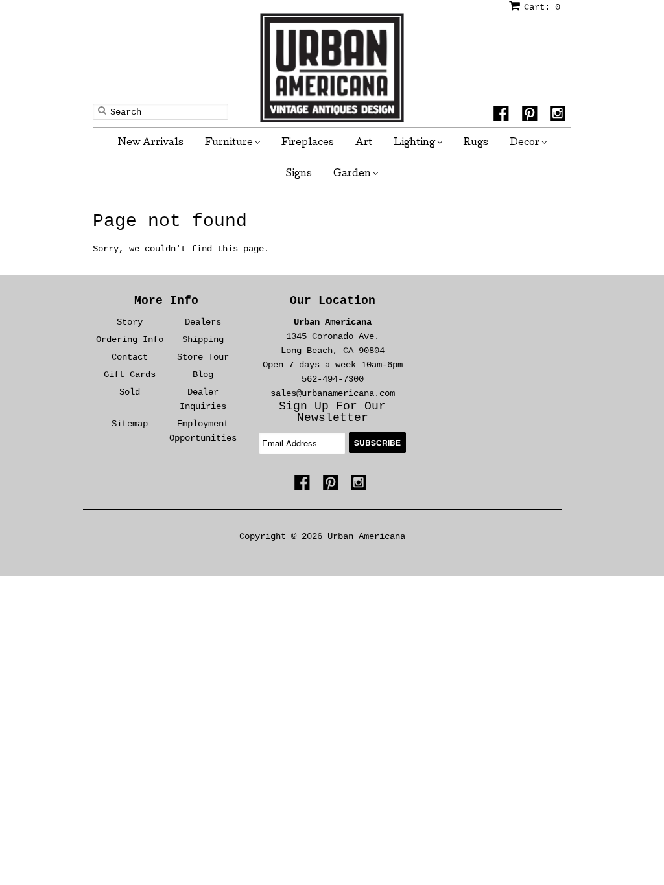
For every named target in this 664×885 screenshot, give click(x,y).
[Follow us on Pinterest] (531, 115)
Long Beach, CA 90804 (333, 350)
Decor (525, 143)
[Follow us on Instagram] (559, 115)
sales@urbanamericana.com (332, 393)
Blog (203, 374)
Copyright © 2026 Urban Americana (322, 536)
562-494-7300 (333, 379)
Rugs (476, 143)
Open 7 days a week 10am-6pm (333, 365)
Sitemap (130, 424)
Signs (299, 174)
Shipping (203, 339)
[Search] (102, 110)
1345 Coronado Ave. (332, 336)
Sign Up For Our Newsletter (332, 412)
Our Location (332, 300)
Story (130, 322)
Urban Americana (333, 322)
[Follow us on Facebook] (503, 115)
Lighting (415, 143)
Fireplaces (307, 143)
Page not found (170, 221)
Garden (353, 174)
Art (363, 143)
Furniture (230, 143)
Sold (129, 392)
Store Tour (203, 357)
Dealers (203, 322)
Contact (130, 357)
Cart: (542, 7)
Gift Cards (130, 374)
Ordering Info (129, 339)
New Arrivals (151, 143)
